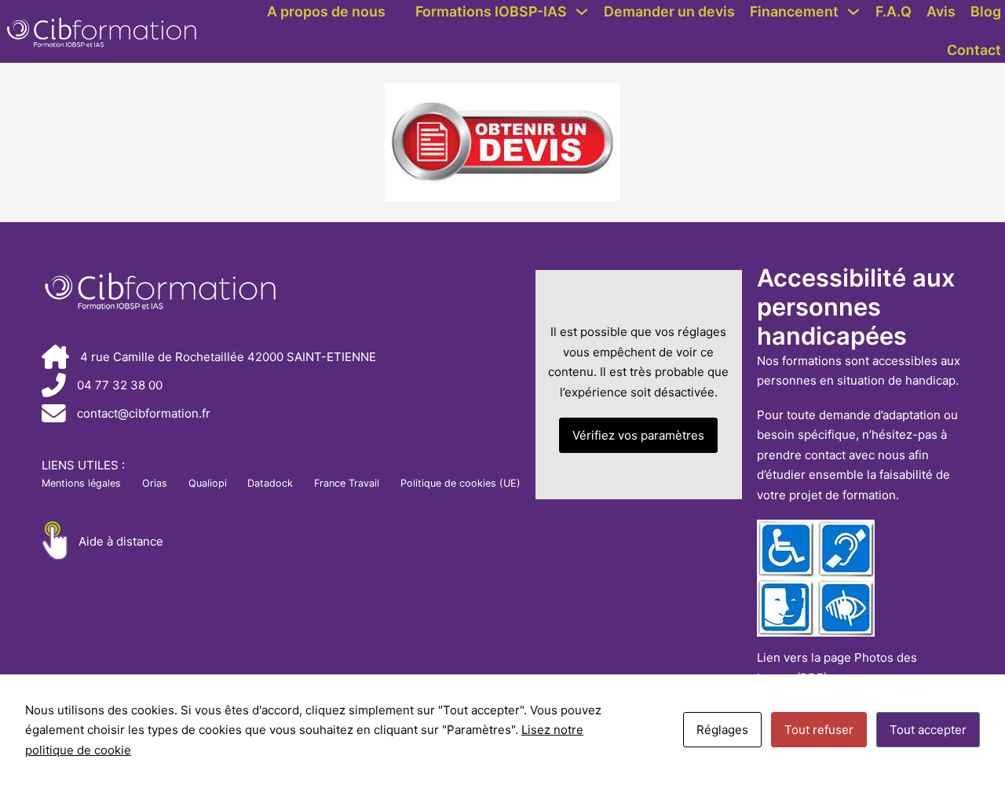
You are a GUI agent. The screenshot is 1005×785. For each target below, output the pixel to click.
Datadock (270, 483)
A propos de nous (326, 11)
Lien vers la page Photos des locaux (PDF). (837, 667)
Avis (941, 11)
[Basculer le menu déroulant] (582, 12)
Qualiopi (207, 483)
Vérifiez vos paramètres (638, 435)
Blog (985, 11)
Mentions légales (81, 483)
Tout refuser (818, 729)
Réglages (722, 729)
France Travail (346, 483)
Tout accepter (928, 729)
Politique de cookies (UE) (460, 483)
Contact (974, 50)
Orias (154, 483)
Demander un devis (669, 11)
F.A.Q (893, 11)
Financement (794, 11)
